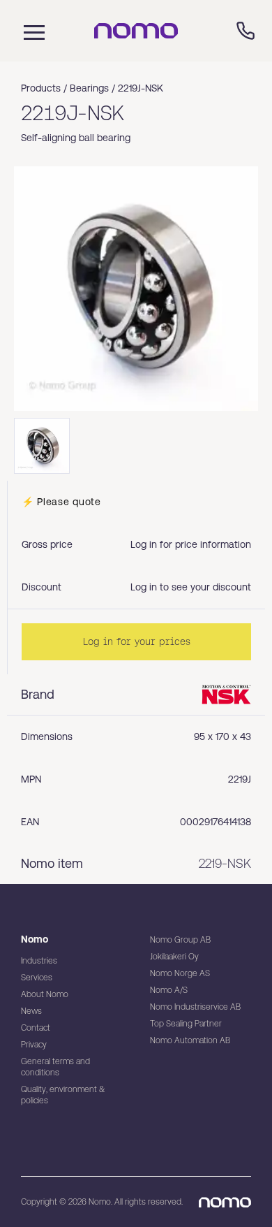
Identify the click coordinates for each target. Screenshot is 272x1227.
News (31, 1011)
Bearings (89, 88)
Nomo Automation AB (190, 1040)
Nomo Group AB (180, 940)
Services (36, 977)
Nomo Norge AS (180, 973)
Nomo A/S (169, 990)
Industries (39, 961)
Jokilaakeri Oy (174, 956)
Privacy (34, 1045)
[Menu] (30, 31)
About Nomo (44, 994)
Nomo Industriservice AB (195, 1007)
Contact (35, 1028)
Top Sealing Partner (186, 1024)
